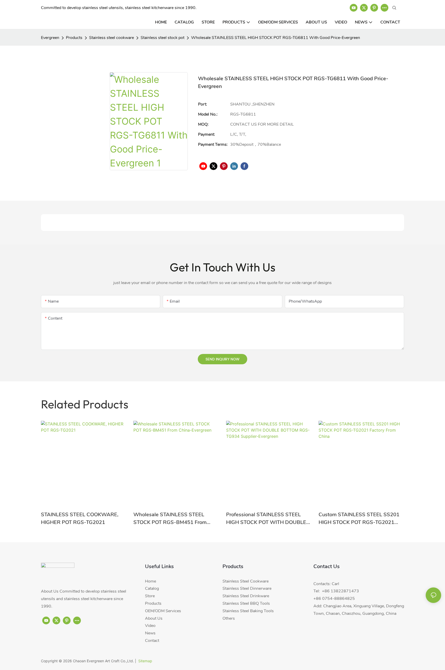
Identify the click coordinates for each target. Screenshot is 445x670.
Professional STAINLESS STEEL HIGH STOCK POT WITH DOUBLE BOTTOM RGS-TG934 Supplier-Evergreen (266, 518)
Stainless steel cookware (111, 38)
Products (74, 38)
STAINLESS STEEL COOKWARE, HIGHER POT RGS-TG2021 (79, 518)
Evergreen (50, 38)
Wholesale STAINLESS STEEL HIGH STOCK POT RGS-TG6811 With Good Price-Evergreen (275, 38)
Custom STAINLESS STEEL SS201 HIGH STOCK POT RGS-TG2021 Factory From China (359, 518)
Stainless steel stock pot (162, 38)
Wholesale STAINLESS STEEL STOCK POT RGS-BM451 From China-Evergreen (170, 518)
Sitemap (145, 661)
